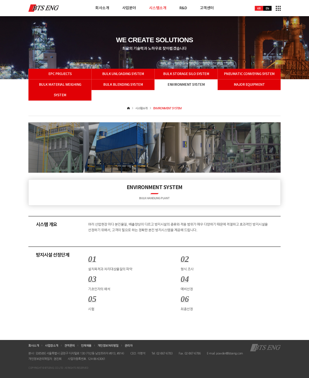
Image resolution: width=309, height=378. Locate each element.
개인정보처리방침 (108, 345)
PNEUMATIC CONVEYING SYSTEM (249, 74)
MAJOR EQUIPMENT (249, 85)
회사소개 (102, 8)
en (267, 8)
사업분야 (129, 8)
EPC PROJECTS (60, 74)
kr (259, 8)
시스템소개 (157, 8)
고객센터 (207, 8)
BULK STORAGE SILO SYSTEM (186, 74)
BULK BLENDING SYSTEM (123, 85)
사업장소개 (51, 345)
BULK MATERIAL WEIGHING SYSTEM (60, 90)
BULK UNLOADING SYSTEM (123, 74)
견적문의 (69, 345)
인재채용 (86, 345)
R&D (183, 8)
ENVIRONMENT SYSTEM (186, 85)
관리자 (129, 345)
